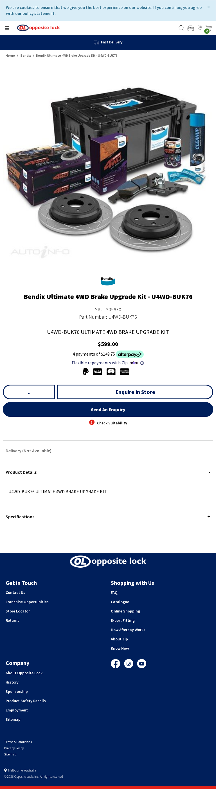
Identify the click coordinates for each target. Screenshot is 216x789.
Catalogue (120, 601)
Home (10, 55)
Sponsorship (17, 691)
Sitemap (13, 719)
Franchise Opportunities (27, 601)
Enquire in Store (135, 391)
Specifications (20, 516)
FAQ (114, 592)
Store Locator (18, 611)
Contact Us (15, 592)
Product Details (21, 472)
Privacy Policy (14, 748)
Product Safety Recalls (26, 700)
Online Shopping (125, 611)
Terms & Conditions (18, 742)
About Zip (119, 639)
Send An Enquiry (108, 409)
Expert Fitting (123, 620)
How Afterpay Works (128, 629)
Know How (120, 648)
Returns (12, 620)
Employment (17, 710)
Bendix (26, 55)
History (12, 682)
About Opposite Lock (24, 672)
